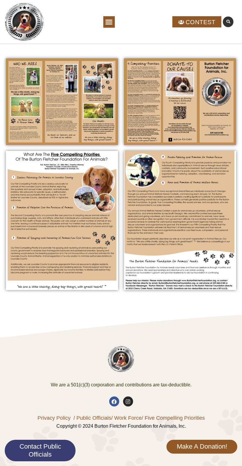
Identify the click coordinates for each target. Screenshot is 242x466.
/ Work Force (126, 418)
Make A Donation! (202, 446)
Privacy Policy (54, 418)
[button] (109, 22)
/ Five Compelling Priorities (173, 418)
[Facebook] (114, 401)
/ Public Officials (92, 418)
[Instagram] (128, 401)
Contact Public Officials (40, 450)
